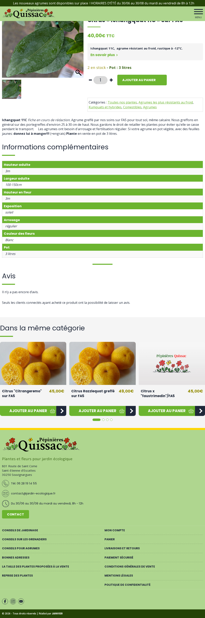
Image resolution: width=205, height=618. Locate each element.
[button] (28, 411)
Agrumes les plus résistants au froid (166, 102)
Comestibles (132, 107)
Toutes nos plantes (122, 102)
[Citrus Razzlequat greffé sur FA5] (102, 363)
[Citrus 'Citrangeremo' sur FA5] (33, 363)
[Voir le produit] (61, 411)
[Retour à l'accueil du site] (29, 17)
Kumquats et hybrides (105, 107)
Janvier (57, 613)
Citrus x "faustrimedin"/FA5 (158, 393)
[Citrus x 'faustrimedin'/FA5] (172, 363)
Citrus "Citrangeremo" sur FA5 (22, 393)
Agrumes (150, 107)
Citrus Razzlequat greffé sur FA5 (93, 393)
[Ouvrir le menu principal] (198, 11)
